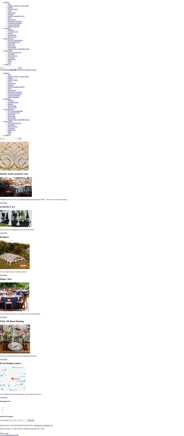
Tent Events (11, 44)
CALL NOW (4, 435)
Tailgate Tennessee (13, 26)
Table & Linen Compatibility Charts (18, 49)
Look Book (7, 28)
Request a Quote (31, 70)
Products (6, 2)
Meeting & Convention (15, 21)
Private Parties (12, 35)
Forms (10, 61)
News (9, 63)
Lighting (10, 7)
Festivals (10, 33)
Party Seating (12, 47)
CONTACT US (48, 425)
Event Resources (9, 38)
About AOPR (8, 51)
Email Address (4, 420)
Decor (9, 18)
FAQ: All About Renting (15, 40)
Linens (10, 11)
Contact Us (7, 64)
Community (11, 57)
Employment (11, 59)
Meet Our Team (12, 56)
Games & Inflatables (14, 25)
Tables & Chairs (12, 9)
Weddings (11, 30)
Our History (11, 54)
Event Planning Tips (14, 42)
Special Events (12, 37)
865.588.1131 (38, 425)
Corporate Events (13, 32)
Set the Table (12, 13)
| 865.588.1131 (18, 70)
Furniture (10, 14)
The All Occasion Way (14, 52)
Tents (9, 4)
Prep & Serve (12, 19)
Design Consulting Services (16, 16)
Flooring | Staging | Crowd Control (18, 6)
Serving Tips (11, 45)
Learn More (3, 203)
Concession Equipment (15, 23)
